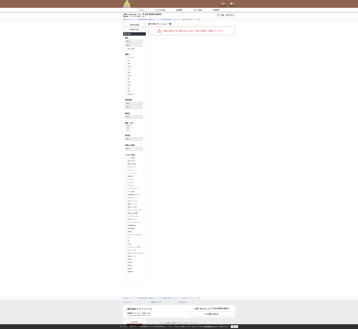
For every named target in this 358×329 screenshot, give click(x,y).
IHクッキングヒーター (135, 210)
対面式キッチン (132, 219)
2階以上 (130, 259)
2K (128, 69)
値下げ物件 (131, 49)
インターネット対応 (134, 247)
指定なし (129, 125)
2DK (129, 72)
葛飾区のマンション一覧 (155, 19)
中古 (128, 130)
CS (129, 238)
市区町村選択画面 (142, 19)
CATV (129, 244)
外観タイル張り (132, 207)
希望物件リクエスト (156, 302)
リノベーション (132, 173)
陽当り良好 (131, 161)
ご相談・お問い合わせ (227, 15)
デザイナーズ (132, 167)
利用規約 (173, 323)
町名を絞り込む (134, 29)
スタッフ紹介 (197, 10)
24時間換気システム (134, 194)
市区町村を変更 (134, 25)
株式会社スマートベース (129, 19)
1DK (129, 63)
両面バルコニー (132, 204)
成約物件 (130, 271)
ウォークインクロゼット (135, 234)
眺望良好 (130, 176)
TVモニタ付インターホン (135, 253)
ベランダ (130, 182)
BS (128, 241)
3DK (129, 82)
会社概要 (179, 10)
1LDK (129, 66)
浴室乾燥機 (131, 228)
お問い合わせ (182, 302)
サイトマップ (194, 323)
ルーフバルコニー (133, 188)
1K (128, 60)
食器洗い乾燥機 (132, 213)
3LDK (129, 85)
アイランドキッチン (134, 222)
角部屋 (130, 268)
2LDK (129, 76)
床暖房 (130, 231)
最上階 (130, 262)
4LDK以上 (131, 94)
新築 (128, 128)
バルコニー (131, 185)
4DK (129, 91)
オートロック (132, 250)
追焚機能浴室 (132, 225)
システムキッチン (133, 216)
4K (128, 88)
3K (128, 79)
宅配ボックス (132, 256)
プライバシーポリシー (183, 323)
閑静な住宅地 (132, 164)
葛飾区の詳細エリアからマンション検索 (174, 19)
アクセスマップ (127, 302)
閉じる (234, 326)
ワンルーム (131, 57)
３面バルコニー (132, 201)
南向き (130, 265)
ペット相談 (131, 158)
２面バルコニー (132, 198)
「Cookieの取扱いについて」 (210, 326)
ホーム (141, 10)
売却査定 (216, 10)
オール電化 (131, 191)
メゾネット (131, 179)
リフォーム (131, 170)
